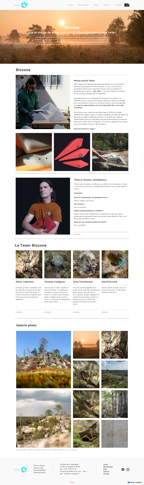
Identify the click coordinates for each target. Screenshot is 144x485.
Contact (118, 5)
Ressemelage (83, 5)
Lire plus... (78, 234)
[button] (126, 5)
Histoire (107, 5)
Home (70, 5)
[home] (21, 5)
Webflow (72, 482)
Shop (96, 5)
